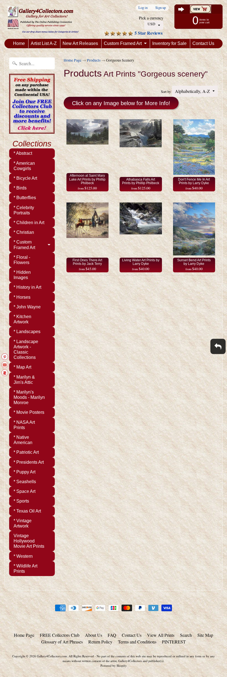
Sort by (166, 91)
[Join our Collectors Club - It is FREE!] (32, 130)
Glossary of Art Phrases (62, 642)
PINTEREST (174, 642)
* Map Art (22, 367)
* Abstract (23, 153)
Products (93, 60)
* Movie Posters (29, 412)
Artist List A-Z (44, 43)
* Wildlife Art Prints (25, 569)
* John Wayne (27, 307)
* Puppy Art (24, 472)
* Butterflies (25, 197)
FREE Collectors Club (59, 635)
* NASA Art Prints (24, 425)
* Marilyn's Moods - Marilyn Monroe (29, 397)
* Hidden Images (22, 275)
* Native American (23, 440)
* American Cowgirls (24, 166)
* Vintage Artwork (23, 523)
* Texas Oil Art (27, 511)
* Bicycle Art (25, 178)
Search (186, 635)
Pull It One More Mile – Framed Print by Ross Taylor (69, 655)
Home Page (72, 60)
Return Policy (100, 642)
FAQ (112, 635)
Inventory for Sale (169, 43)
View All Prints (160, 635)
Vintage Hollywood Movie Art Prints (29, 541)
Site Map (205, 635)
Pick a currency (151, 18)
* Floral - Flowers (22, 260)
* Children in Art (29, 222)
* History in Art (27, 287)
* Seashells (25, 481)
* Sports (21, 501)
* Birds (20, 188)
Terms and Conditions (137, 642)
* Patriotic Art (26, 452)
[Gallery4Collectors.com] (42, 19)
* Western (23, 556)
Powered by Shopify (113, 665)
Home (19, 43)
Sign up (160, 7)
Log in (143, 7)
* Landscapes (27, 331)
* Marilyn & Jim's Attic (24, 380)
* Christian (24, 232)
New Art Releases (80, 43)
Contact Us (203, 43)
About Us (93, 635)
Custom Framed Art (123, 43)
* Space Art (24, 491)
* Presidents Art (29, 462)
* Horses (22, 297)
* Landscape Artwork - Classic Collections (26, 349)
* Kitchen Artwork (22, 319)
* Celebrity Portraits (24, 210)
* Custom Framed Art (24, 245)
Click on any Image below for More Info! (121, 103)
